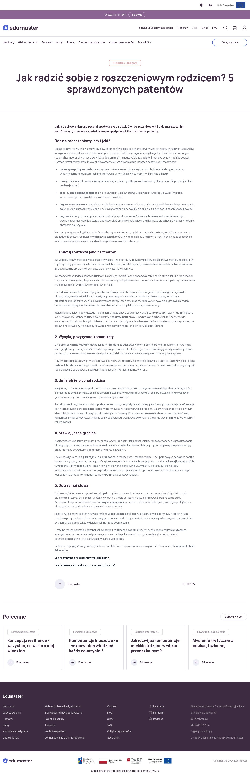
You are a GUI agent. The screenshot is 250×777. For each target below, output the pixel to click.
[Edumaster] (20, 28)
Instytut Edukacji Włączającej (155, 27)
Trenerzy (182, 27)
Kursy (58, 42)
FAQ (214, 27)
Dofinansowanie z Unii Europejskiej (65, 737)
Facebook (158, 706)
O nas (205, 27)
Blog (194, 27)
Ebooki (70, 42)
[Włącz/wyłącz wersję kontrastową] (201, 5)
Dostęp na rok (229, 42)
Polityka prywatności (119, 731)
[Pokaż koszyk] (235, 27)
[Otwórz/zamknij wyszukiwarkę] (225, 27)
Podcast (158, 718)
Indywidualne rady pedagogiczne (64, 712)
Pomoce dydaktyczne (92, 42)
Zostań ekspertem (55, 731)
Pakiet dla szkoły (54, 718)
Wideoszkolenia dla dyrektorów (63, 706)
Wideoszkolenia (28, 42)
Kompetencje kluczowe (125, 63)
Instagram (159, 712)
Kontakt (111, 706)
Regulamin (113, 737)
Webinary (8, 42)
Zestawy (46, 42)
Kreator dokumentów (121, 42)
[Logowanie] (244, 27)
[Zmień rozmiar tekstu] (210, 5)
